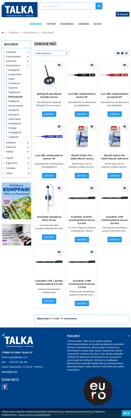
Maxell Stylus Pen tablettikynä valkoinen (114, 157)
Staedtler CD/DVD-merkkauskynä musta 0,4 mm (82, 220)
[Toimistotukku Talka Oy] (20, 9)
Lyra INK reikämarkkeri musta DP (82, 95)
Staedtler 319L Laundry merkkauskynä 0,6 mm (49, 282)
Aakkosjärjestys (44, 53)
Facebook (5, 387)
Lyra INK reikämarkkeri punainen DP (114, 95)
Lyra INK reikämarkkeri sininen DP (49, 157)
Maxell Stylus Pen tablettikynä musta (82, 157)
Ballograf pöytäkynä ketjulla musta (49, 95)
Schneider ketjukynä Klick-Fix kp (49, 218)
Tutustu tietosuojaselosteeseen (34, 414)
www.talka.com (9, 371)
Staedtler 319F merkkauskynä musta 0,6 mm (114, 220)
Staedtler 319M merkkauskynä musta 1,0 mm (82, 284)
